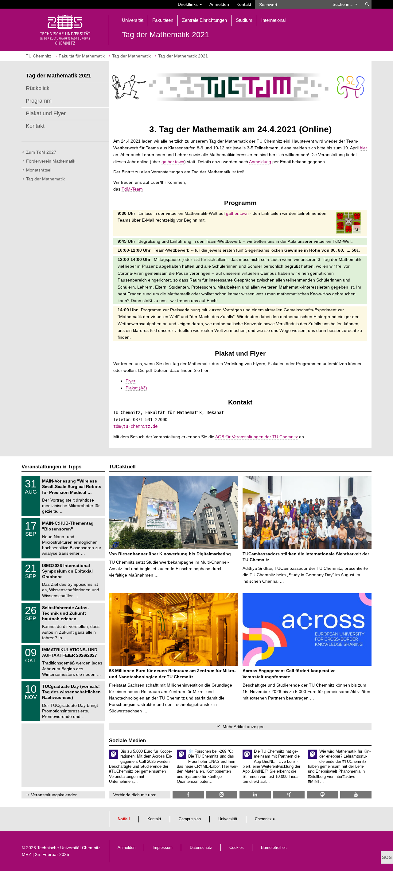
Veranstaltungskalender (54, 794)
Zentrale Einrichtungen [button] (204, 20)
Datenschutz (201, 847)
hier (363, 147)
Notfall (124, 819)
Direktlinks (188, 4)
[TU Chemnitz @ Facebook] (188, 794)
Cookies (236, 847)
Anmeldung (260, 161)
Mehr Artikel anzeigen (244, 726)
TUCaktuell (122, 467)
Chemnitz (263, 819)
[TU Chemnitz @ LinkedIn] (255, 794)
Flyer (130, 380)
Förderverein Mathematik (50, 161)
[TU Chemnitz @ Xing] (288, 794)
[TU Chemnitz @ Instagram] (221, 794)
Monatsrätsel (38, 170)
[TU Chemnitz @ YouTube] (356, 794)
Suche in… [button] (344, 4)
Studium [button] (244, 20)
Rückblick (37, 88)
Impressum (163, 847)
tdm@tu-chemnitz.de (135, 426)
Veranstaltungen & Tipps (51, 467)
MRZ (26, 854)
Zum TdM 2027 (41, 152)
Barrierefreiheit (274, 847)
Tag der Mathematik (45, 178)
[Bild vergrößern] (348, 223)
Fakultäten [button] (162, 20)
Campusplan (190, 819)
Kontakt (243, 4)
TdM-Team (132, 189)
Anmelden (219, 4)
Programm (39, 101)
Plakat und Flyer (46, 113)
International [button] (273, 20)
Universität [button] (132, 20)
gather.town (172, 161)
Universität (227, 819)
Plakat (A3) (136, 387)
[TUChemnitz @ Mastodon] (322, 794)
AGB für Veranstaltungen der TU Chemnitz (256, 436)
